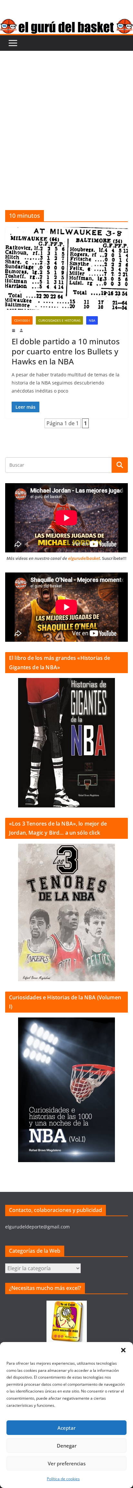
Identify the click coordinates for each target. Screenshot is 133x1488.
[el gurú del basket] (66, 23)
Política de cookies (63, 1479)
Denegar (67, 1445)
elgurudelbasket (84, 558)
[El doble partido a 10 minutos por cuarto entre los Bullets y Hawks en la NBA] (66, 268)
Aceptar (66, 1428)
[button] (123, 1350)
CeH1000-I (22, 320)
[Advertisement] (66, 120)
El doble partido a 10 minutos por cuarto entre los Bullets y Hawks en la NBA (66, 351)
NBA (92, 320)
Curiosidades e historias (59, 320)
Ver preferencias (67, 1463)
